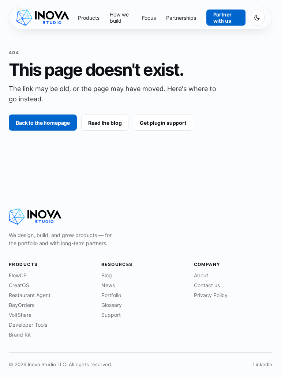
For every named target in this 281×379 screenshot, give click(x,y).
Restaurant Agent (29, 295)
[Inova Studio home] (42, 18)
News (108, 285)
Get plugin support (163, 123)
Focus (149, 18)
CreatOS (19, 285)
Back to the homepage (43, 123)
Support (111, 315)
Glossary (111, 305)
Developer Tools (28, 325)
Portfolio (111, 295)
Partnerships (181, 18)
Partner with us (222, 17)
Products (89, 18)
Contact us (207, 285)
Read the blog (104, 123)
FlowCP (18, 275)
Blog (106, 275)
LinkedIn (262, 364)
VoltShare (20, 315)
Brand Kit (20, 334)
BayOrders (21, 305)
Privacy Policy (211, 295)
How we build (119, 17)
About (201, 275)
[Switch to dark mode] (257, 18)
